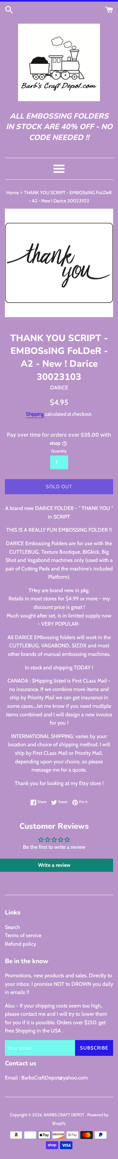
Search (12, 927)
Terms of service (23, 935)
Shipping (35, 414)
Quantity (59, 451)
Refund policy (20, 944)
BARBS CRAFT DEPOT (64, 1114)
